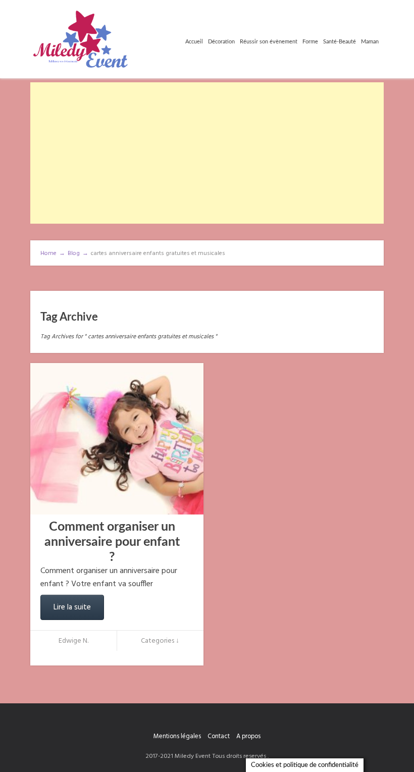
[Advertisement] (207, 153)
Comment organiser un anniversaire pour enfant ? (112, 542)
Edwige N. (73, 641)
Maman (370, 41)
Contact (219, 736)
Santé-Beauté (339, 41)
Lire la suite (72, 607)
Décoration (221, 41)
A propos (248, 736)
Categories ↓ (160, 641)
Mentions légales (177, 736)
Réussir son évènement (268, 41)
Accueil (194, 41)
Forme (310, 41)
